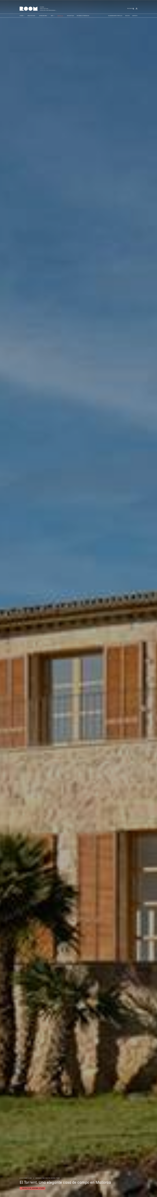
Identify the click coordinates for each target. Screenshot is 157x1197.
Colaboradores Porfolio (115, 15)
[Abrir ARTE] (54, 15)
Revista (127, 15)
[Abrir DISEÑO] (24, 15)
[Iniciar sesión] (136, 9)
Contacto (134, 15)
